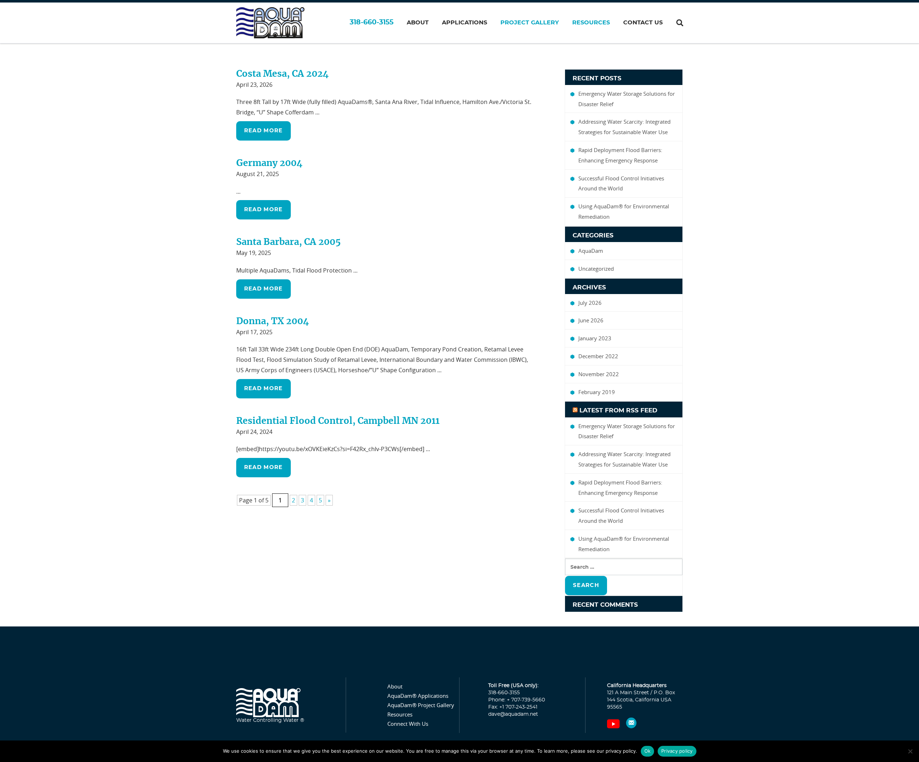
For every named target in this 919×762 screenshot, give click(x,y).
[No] (910, 751)
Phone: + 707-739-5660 (516, 699)
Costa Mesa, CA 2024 (282, 74)
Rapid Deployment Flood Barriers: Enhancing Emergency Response (620, 155)
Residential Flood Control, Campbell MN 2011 (337, 421)
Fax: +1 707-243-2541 (512, 707)
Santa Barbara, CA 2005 (288, 242)
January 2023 (594, 338)
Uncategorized (596, 268)
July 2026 (590, 302)
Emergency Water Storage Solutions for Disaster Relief (626, 99)
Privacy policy (677, 751)
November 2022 (598, 374)
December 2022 (598, 356)
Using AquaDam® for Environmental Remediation (623, 211)
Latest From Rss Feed (618, 410)
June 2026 (590, 320)
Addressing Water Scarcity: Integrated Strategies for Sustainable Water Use (624, 127)
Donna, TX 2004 (272, 321)
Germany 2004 (269, 163)
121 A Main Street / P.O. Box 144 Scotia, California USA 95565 (641, 700)
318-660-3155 (371, 22)
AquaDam (590, 250)
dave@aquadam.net (513, 714)
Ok (647, 751)
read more (263, 130)
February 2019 (596, 392)
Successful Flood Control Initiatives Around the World (621, 183)
